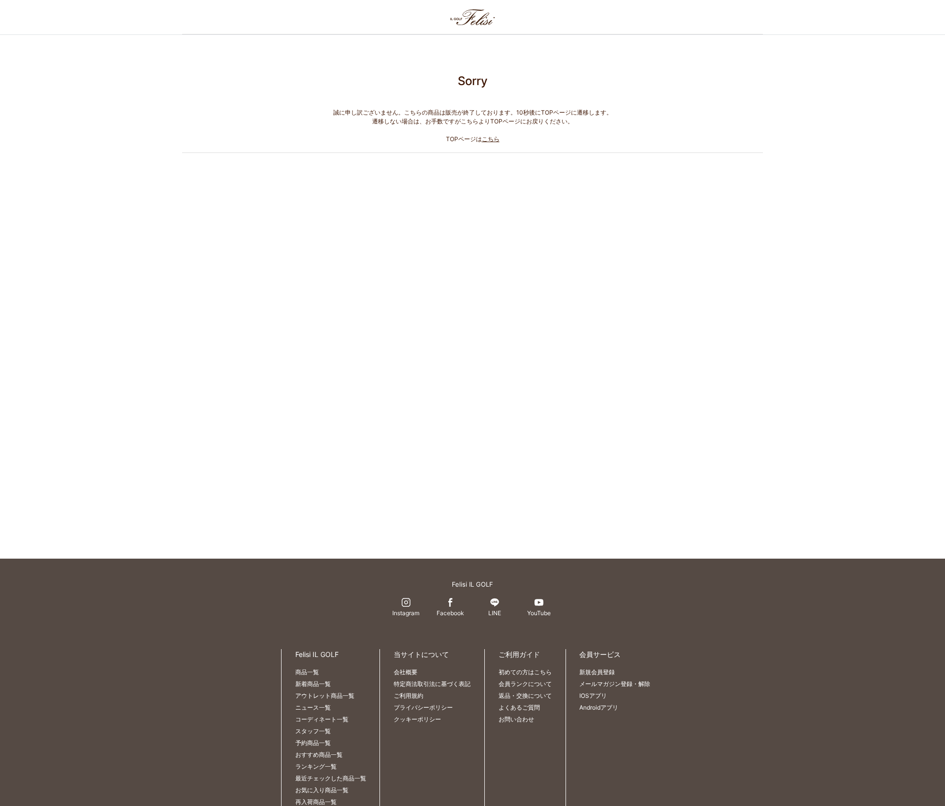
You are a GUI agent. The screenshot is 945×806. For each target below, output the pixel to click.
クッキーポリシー (417, 719)
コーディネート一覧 (321, 719)
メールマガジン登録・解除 (614, 683)
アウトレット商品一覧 (324, 695)
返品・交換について (525, 695)
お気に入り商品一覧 (321, 790)
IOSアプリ (593, 695)
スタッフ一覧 (313, 731)
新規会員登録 (597, 672)
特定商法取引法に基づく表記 (432, 683)
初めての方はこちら (525, 672)
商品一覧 (307, 672)
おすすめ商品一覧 (319, 754)
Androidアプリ (598, 707)
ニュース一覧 (313, 707)
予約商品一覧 (313, 742)
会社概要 (405, 672)
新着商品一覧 (313, 683)
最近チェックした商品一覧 (330, 778)
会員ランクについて (525, 683)
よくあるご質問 (519, 707)
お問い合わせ (516, 719)
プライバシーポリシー (423, 707)
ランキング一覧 (316, 766)
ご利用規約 (408, 695)
